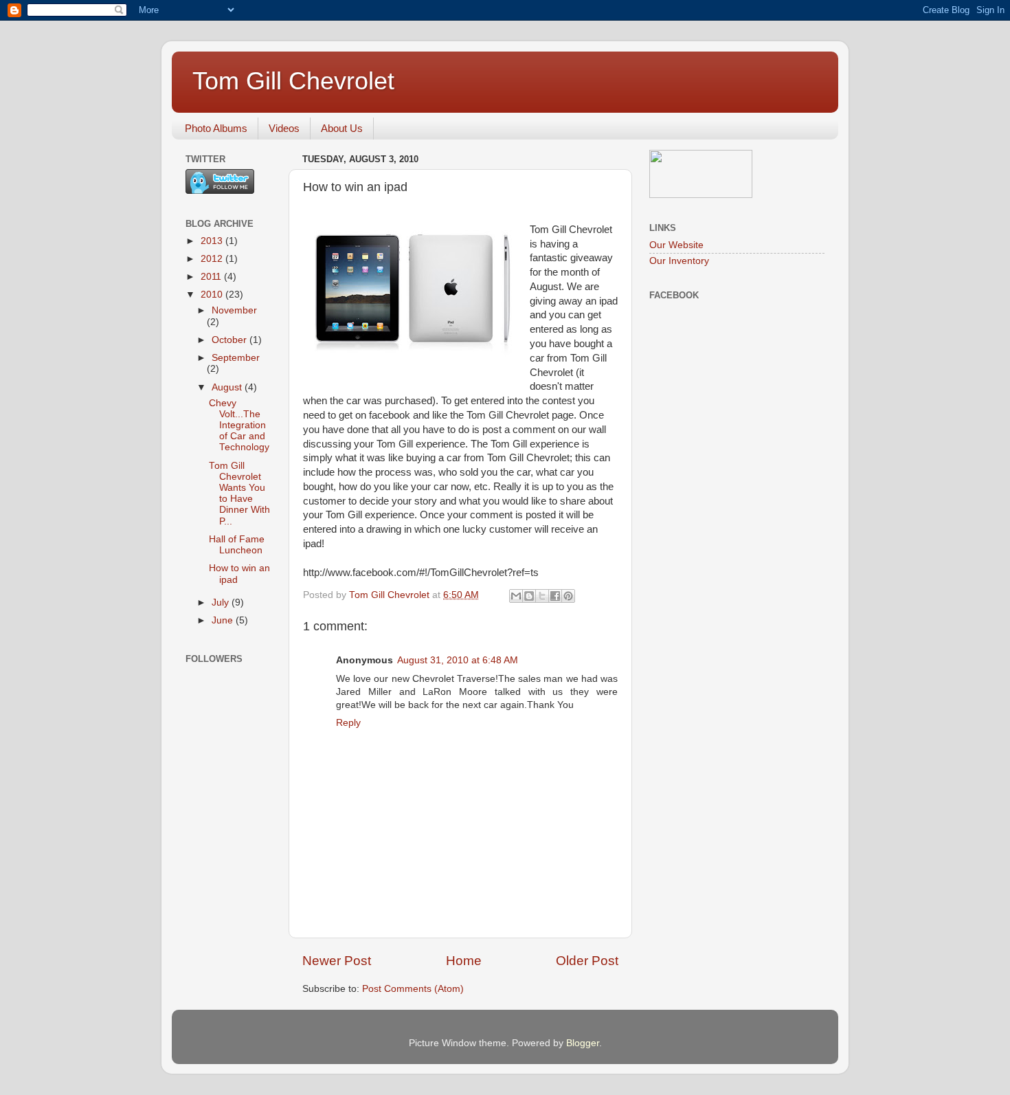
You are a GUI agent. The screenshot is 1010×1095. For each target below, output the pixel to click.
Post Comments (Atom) (413, 989)
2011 (212, 277)
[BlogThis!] (529, 596)
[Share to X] (542, 596)
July (222, 602)
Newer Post (336, 960)
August (228, 387)
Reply (348, 723)
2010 (213, 294)
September (236, 358)
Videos (284, 128)
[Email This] (516, 596)
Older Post (587, 960)
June (224, 620)
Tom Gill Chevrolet (293, 81)
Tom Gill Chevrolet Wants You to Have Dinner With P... (239, 494)
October (230, 340)
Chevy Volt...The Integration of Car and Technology (239, 425)
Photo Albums (216, 128)
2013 (213, 241)
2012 (213, 259)
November (234, 310)
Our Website (676, 245)
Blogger (582, 1043)
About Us (342, 128)
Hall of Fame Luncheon (237, 544)
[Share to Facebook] (555, 596)
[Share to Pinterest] (568, 596)
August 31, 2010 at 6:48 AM (457, 660)
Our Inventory (679, 261)
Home (464, 960)
